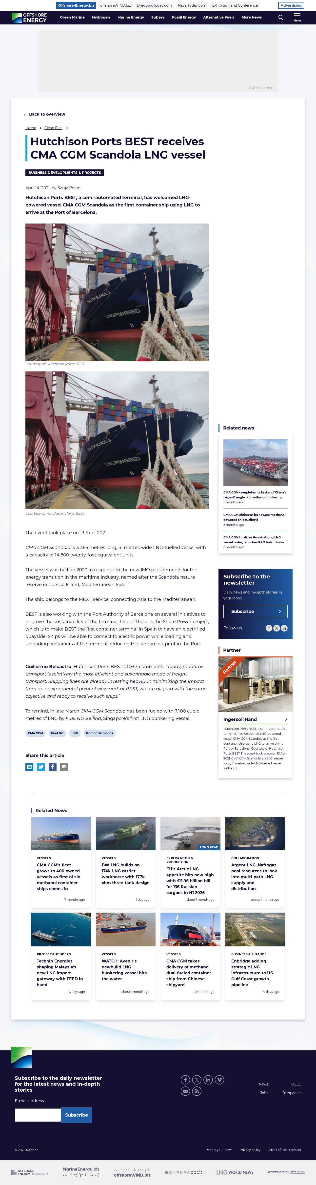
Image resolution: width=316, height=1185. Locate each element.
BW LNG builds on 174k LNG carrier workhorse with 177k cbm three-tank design (126, 874)
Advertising (291, 5)
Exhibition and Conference (235, 5)
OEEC (296, 1084)
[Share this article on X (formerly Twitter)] (41, 767)
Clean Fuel (53, 128)
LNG (75, 734)
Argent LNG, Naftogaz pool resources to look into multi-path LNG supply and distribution (254, 877)
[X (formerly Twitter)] (196, 1079)
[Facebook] (269, 628)
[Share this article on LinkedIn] (29, 767)
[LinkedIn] (284, 628)
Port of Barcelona (99, 734)
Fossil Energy (184, 17)
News (263, 1084)
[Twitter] (276, 628)
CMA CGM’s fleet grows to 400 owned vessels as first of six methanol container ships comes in (58, 877)
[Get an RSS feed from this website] (196, 1091)
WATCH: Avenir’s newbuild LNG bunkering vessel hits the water (124, 970)
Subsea (158, 17)
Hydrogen (101, 17)
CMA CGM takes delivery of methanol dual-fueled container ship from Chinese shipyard (188, 973)
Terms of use (277, 1150)
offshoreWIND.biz (115, 5)
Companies (291, 1093)
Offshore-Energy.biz (76, 5)
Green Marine (72, 17)
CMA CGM (35, 734)
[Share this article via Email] (64, 767)
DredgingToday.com (154, 5)
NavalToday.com (192, 5)
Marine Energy (131, 17)
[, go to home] (29, 18)
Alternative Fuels (218, 17)
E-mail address (29, 1101)
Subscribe (242, 611)
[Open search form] (280, 17)
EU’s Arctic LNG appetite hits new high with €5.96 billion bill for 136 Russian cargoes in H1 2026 (190, 881)
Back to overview (46, 114)
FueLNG (57, 734)
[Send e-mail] (185, 1091)
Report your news (219, 1150)
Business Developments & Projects (64, 172)
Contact (295, 1150)
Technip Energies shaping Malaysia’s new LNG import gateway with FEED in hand (60, 973)
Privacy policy (250, 1150)
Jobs (264, 1093)
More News (252, 17)
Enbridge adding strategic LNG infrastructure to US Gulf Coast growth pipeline (252, 973)
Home (30, 128)
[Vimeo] (219, 1079)
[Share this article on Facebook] (53, 767)
